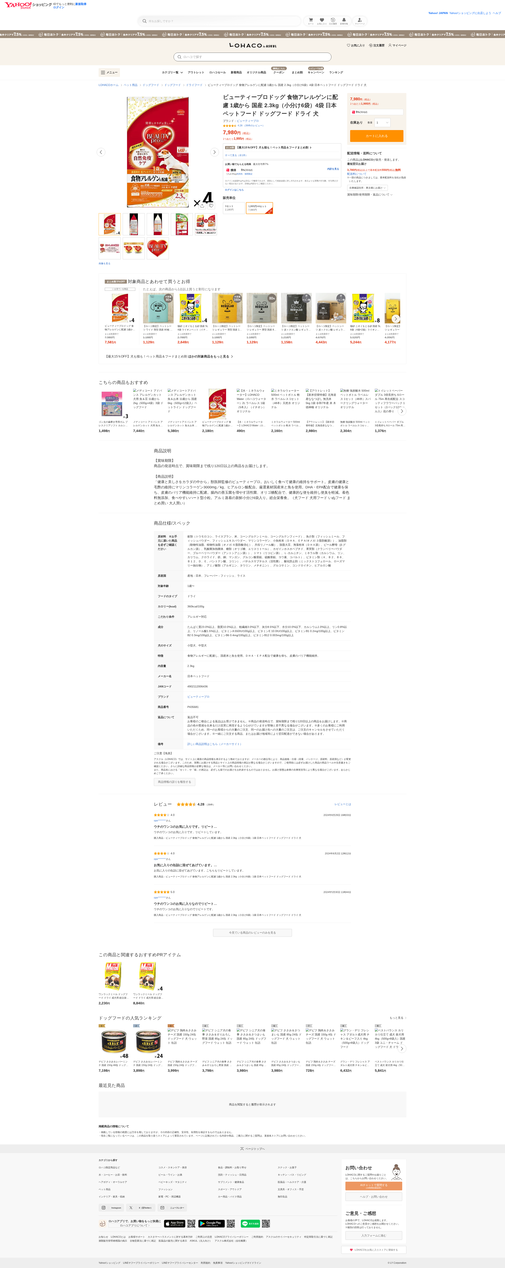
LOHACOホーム (109, 85)
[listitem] (128, 1167)
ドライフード (194, 85)
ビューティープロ (198, 696)
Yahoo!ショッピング (109, 1263)
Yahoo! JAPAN (438, 13)
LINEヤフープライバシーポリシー (141, 1263)
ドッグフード (151, 85)
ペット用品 (130, 85)
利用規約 (205, 1263)
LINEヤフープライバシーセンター (180, 1263)
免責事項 (218, 1263)
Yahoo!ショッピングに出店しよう (470, 13)
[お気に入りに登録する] (211, 205)
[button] (382, 122)
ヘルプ (497, 13)
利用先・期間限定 (244, 174)
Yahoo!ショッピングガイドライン (243, 1263)
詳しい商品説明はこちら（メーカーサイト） (215, 744)
